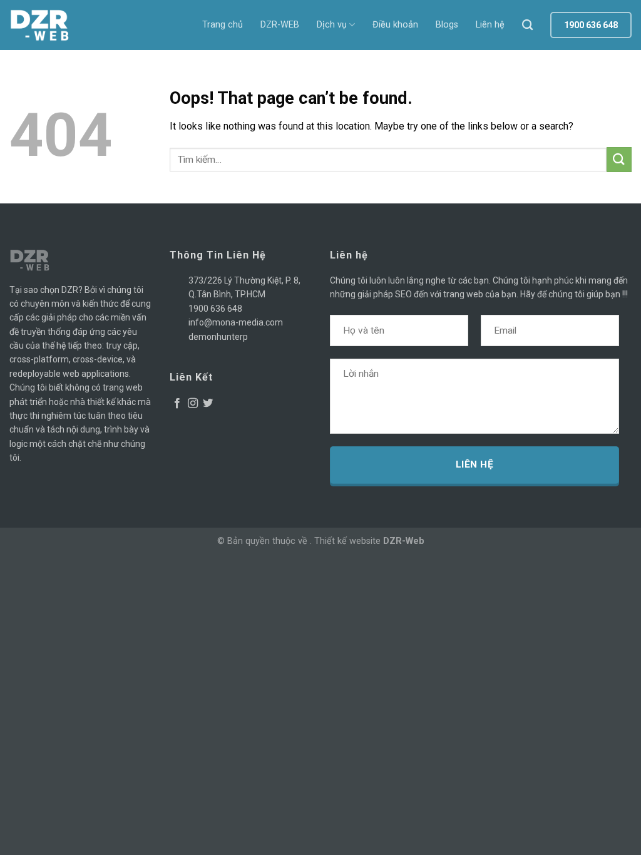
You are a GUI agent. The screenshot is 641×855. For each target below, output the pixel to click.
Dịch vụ (332, 24)
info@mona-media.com (235, 322)
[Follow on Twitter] (208, 403)
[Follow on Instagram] (193, 403)
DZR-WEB (279, 24)
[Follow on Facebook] (177, 403)
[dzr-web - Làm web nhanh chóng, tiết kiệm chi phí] (43, 25)
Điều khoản (395, 24)
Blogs (447, 24)
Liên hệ (490, 24)
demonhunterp (218, 337)
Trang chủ (222, 24)
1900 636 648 (215, 309)
